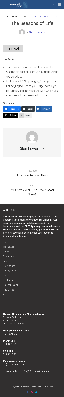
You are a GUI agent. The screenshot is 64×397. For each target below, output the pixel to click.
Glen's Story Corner (37, 16)
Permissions (9, 266)
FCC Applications (11, 285)
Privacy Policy (10, 270)
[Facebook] (28, 392)
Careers (7, 251)
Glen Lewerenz (37, 32)
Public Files (8, 290)
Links (5, 261)
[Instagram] (32, 392)
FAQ (5, 294)
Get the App (8, 247)
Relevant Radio (30, 387)
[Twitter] (36, 392)
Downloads (8, 256)
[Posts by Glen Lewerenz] (22, 32)
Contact (7, 275)
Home (6, 242)
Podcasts (54, 16)
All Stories (8, 280)
